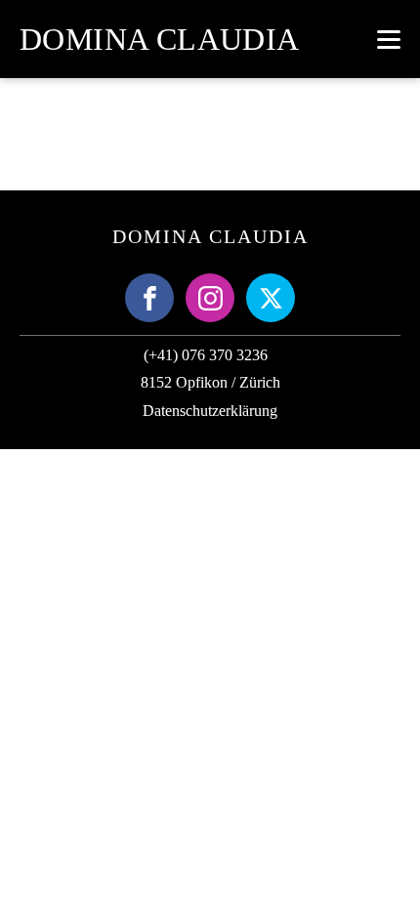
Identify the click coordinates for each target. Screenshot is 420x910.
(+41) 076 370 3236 (206, 355)
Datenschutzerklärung (210, 410)
